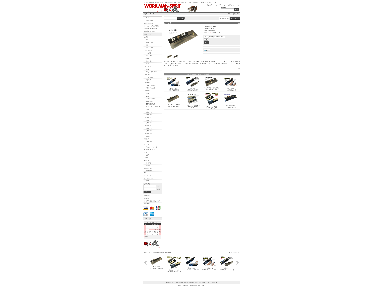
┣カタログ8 (148, 128)
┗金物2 (146, 157)
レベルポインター (149, 178)
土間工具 (147, 136)
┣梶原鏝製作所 (148, 101)
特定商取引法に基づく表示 (152, 201)
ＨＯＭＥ (147, 18)
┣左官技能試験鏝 (149, 98)
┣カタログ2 (148, 112)
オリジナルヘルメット (150, 147)
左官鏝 (146, 39)
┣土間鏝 (147, 90)
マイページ (236, 5)
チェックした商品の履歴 (151, 26)
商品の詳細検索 (148, 23)
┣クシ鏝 (147, 74)
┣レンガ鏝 (147, 53)
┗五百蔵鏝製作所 (149, 104)
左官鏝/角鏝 (211, 30)
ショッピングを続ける (150, 28)
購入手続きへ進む (149, 31)
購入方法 (147, 198)
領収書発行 (147, 204)
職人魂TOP (210, 5)
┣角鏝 (146, 45)
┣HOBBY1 (147, 163)
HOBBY (146, 160)
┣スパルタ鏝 (148, 50)
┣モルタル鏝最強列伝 (150, 72)
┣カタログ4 (148, 117)
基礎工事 (147, 181)
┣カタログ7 (148, 125)
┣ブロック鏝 (148, 55)
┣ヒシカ (147, 96)
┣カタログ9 (148, 131)
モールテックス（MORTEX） (148, 169)
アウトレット (148, 141)
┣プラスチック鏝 (149, 88)
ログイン (230, 14)
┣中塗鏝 (147, 93)
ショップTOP (219, 5)
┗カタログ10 (148, 133)
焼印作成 (147, 144)
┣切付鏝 (147, 64)
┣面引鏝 (147, 58)
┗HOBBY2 (147, 165)
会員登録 (236, 14)
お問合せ (147, 195)
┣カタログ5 (148, 120)
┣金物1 (146, 155)
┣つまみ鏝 (147, 80)
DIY (145, 173)
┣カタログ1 (148, 109)
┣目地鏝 (147, 82)
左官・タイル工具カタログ (152, 106)
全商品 (146, 37)
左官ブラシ (147, 139)
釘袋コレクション (149, 149)
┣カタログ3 (148, 115)
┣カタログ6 (148, 123)
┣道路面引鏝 (148, 61)
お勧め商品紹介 (148, 20)
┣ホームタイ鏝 (148, 77)
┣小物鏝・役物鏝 (149, 85)
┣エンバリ (147, 66)
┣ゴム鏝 (147, 69)
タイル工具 (147, 175)
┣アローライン (148, 47)
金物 (145, 152)
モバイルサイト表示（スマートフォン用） (205, 282)
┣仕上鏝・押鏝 (148, 42)
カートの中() (228, 5)
